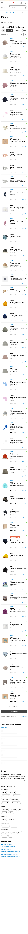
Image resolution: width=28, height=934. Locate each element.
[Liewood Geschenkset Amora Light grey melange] (14, 168)
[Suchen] (10, 7)
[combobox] (3, 30)
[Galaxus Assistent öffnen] (21, 3)
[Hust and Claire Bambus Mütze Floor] (14, 343)
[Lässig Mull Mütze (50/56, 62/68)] (14, 526)
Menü (4, 7)
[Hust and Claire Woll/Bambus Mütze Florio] (14, 85)
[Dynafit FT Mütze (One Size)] (14, 237)
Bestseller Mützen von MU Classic (10, 856)
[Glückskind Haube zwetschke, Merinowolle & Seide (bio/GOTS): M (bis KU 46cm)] (14, 611)
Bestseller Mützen (6, 844)
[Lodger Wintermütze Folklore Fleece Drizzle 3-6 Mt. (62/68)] (14, 413)
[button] (26, 39)
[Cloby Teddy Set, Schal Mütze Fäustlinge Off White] (14, 128)
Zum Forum (4, 727)
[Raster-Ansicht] (21, 34)
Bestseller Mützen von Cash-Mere (10, 851)
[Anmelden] (17, 3)
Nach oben (24, 716)
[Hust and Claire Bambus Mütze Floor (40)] (14, 357)
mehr (2, 782)
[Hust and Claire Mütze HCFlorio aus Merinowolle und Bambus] (14, 42)
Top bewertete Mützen (8, 846)
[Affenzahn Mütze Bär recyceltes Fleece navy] (14, 316)
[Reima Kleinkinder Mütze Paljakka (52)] (14, 223)
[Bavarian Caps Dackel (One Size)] (14, 556)
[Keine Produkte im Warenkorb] (25, 3)
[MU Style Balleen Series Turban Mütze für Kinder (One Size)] (14, 209)
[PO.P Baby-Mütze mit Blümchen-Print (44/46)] (14, 626)
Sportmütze (18, 30)
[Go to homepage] (2, 3)
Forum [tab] (10, 22)
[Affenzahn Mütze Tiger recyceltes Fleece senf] (14, 303)
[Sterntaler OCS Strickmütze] (14, 513)
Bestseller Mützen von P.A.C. (9, 854)
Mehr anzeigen (14, 711)
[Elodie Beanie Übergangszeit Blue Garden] (14, 598)
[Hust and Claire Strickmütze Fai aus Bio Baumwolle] (14, 279)
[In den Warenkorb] (25, 46)
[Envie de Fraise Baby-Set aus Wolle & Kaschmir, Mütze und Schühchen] (14, 682)
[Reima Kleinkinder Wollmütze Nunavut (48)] (14, 194)
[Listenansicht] (25, 34)
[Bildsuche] (25, 7)
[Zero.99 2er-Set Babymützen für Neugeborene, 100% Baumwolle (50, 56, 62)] (14, 697)
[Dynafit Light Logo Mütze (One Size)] (14, 499)
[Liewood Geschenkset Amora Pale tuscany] (14, 155)
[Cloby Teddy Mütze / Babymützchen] (14, 56)
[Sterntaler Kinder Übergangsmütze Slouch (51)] (14, 541)
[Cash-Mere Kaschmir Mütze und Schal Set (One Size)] (14, 384)
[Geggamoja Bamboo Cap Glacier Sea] (14, 584)
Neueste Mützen (6, 849)
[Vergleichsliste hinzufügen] (20, 46)
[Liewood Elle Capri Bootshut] (14, 291)
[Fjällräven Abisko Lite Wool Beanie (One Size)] (14, 570)
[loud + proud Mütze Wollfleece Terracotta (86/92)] (14, 457)
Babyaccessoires (17, 12)
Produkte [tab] (4, 22)
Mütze (11, 38)
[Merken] (23, 46)
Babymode (8, 12)
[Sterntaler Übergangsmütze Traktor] (14, 654)
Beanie (24, 30)
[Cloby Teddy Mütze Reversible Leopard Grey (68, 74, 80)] (14, 251)
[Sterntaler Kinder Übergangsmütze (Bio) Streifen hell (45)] (14, 668)
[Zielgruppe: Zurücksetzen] (11, 30)
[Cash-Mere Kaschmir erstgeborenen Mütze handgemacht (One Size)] (14, 114)
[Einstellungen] (13, 3)
